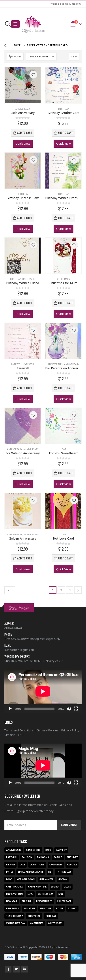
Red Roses (45, 908)
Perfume (26, 901)
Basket (58, 857)
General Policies (47, 730)
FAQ (21, 735)
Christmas (63, 279)
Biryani (10, 864)
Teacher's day (14, 916)
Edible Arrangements (30, 871)
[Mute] (69, 708)
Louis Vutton (14, 894)
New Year (11, 901)
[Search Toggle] (7, 24)
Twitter (16, 969)
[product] (23, 85)
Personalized (44, 901)
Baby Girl (11, 857)
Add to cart (24, 132)
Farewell (16, 364)
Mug (61, 894)
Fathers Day (64, 871)
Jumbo (55, 886)
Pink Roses (12, 908)
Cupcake (72, 864)
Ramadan (29, 908)
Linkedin (24, 969)
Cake (22, 864)
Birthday (63, 108)
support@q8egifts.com (19, 650)
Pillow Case (64, 901)
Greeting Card (14, 886)
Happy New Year (37, 886)
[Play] (10, 708)
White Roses (55, 923)
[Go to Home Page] (5, 45)
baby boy (61, 850)
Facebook (8, 969)
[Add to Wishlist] (33, 75)
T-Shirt (72, 908)
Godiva (62, 879)
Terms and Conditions (19, 730)
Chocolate (55, 864)
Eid (50, 871)
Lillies (67, 886)
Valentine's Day (15, 923)
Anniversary (22, 108)
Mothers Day (45, 894)
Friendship (28, 279)
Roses (59, 908)
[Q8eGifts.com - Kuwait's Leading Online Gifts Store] (33, 24)
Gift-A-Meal (46, 879)
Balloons (43, 857)
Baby (48, 850)
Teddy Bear (34, 916)
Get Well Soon (26, 879)
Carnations (37, 864)
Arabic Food (33, 850)
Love (63, 449)
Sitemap (9, 735)
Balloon (27, 857)
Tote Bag (50, 916)
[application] (43, 691)
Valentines (36, 923)
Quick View (22, 143)
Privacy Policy (70, 730)
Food (9, 879)
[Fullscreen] (76, 708)
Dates (9, 871)
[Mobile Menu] (15, 24)
